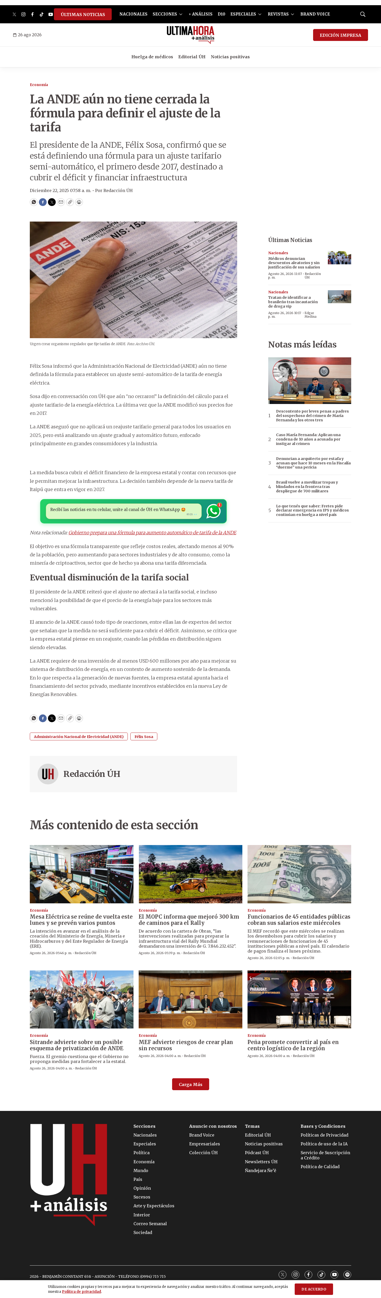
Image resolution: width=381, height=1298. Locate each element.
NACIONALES (133, 14)
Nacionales (278, 253)
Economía (39, 85)
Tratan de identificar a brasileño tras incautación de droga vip (293, 302)
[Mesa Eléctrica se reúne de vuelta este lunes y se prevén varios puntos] (81, 874)
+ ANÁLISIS (201, 14)
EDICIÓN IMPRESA (340, 35)
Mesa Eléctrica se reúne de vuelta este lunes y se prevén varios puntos (81, 919)
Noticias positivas (230, 56)
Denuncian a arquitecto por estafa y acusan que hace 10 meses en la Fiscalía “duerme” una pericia (313, 463)
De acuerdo (313, 1289)
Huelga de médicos (152, 56)
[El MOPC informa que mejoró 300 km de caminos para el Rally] (190, 874)
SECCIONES (165, 14)
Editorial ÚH (192, 56)
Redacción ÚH (92, 774)
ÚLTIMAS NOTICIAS (83, 14)
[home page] (190, 35)
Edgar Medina (310, 314)
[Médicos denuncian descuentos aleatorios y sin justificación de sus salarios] (339, 257)
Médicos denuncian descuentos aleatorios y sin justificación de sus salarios (294, 263)
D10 (221, 14)
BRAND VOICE (315, 14)
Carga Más (190, 1084)
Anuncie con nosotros (213, 1126)
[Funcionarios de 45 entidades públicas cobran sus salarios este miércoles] (299, 874)
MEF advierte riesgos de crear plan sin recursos (186, 1045)
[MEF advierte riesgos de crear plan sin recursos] (190, 999)
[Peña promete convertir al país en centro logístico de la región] (299, 999)
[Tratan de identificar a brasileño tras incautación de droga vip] (339, 296)
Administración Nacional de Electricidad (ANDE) (79, 736)
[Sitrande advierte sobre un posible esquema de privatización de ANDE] (81, 999)
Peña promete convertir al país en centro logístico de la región (293, 1045)
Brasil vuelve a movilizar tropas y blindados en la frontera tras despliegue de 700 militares (307, 486)
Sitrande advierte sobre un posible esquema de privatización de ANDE (76, 1045)
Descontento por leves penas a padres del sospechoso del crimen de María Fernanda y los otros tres (312, 415)
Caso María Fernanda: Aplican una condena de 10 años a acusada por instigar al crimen (308, 439)
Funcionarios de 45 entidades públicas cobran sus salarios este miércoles (299, 919)
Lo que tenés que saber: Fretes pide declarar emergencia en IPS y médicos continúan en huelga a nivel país (312, 510)
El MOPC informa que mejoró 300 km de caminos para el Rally (189, 919)
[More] (180, 14)
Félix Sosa (144, 736)
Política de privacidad (81, 1291)
